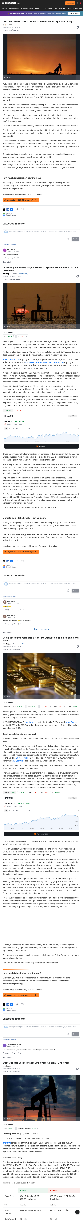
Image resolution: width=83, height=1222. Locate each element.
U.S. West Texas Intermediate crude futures (44, 362)
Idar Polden (11, 249)
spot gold (30, 722)
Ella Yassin (11, 601)
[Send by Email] (22, 209)
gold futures (71, 722)
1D (6, 428)
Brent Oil (7, 1143)
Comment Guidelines (9, 244)
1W (9, 428)
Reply (7, 258)
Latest (4, 8)
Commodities (47, 8)
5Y (24, 428)
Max (28, 428)
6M (17, 428)
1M (13, 428)
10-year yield (19, 761)
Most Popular (14, 8)
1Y (21, 428)
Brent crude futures (11, 359)
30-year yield (22, 758)
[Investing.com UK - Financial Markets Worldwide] (12, 3)
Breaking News (27, 8)
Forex (37, 8)
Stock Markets (59, 8)
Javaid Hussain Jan (14, 1044)
